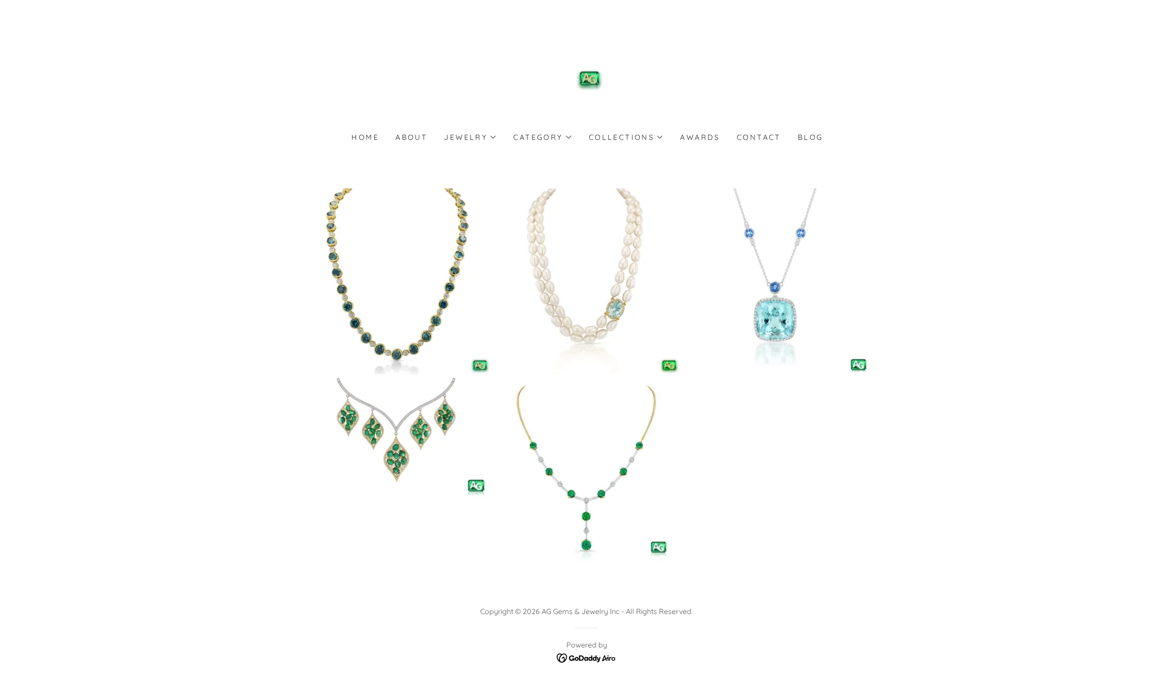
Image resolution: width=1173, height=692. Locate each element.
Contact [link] (759, 137)
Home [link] (365, 137)
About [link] (411, 137)
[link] (586, 79)
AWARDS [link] (700, 137)
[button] (469, 137)
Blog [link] (810, 137)
